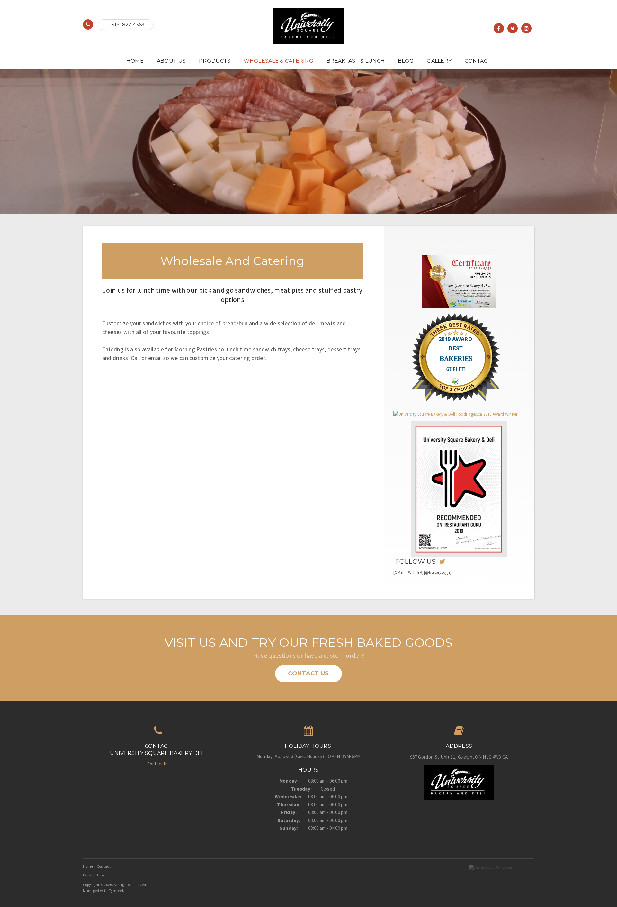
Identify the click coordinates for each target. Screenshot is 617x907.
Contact (478, 61)
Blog (406, 61)
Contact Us (308, 673)
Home (135, 61)
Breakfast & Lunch (355, 61)
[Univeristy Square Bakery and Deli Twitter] (442, 561)
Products (214, 61)
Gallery (439, 61)
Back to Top (93, 875)
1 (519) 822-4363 (125, 25)
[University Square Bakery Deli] (308, 25)
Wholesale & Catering (278, 61)
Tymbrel (116, 890)
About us (171, 61)
